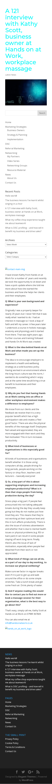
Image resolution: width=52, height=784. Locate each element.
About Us (12, 178)
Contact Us (10, 182)
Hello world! (11, 195)
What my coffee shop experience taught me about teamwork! (25, 681)
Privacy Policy (12, 739)
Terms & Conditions (15, 747)
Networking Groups (17, 165)
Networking (11, 153)
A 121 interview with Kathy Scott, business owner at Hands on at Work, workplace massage (24, 212)
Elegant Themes (27, 776)
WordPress (27, 780)
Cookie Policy (11, 743)
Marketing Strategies (16, 126)
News (8, 174)
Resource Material (16, 170)
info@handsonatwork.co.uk (19, 623)
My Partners (13, 156)
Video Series (13, 161)
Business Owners (16, 130)
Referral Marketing (14, 148)
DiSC (7, 143)
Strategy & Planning (17, 134)
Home (8, 122)
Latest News (10, 74)
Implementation (15, 139)
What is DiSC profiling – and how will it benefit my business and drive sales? (24, 688)
